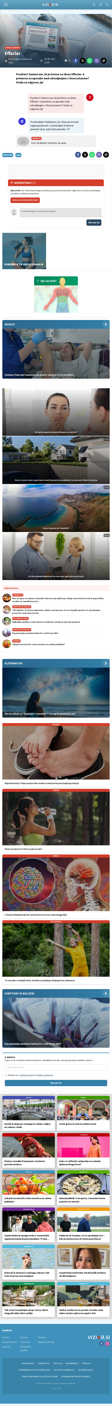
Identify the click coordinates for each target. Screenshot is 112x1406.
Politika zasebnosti (64, 1370)
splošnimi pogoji (27, 1075)
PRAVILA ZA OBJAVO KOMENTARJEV (25, 200)
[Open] (6, 4)
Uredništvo (44, 1363)
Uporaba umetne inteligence (75, 1376)
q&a (18, 155)
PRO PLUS (57, 1363)
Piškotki (86, 1363)
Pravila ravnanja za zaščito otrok (40, 1376)
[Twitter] (83, 61)
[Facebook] (107, 4)
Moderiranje (72, 1363)
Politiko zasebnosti (44, 1075)
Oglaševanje (28, 1363)
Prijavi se (94, 222)
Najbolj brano (11, 588)
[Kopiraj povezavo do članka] (104, 61)
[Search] (94, 4)
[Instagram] (100, 4)
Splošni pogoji (85, 1370)
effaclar (7, 155)
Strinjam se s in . (30, 1075)
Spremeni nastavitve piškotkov (35, 1370)
